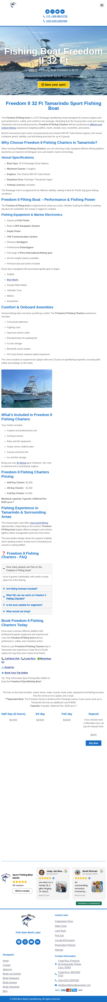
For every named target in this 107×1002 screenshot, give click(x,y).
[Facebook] (47, 11)
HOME (33, 70)
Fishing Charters (15, 598)
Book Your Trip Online (16, 673)
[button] (102, 5)
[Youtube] (57, 11)
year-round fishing (39, 523)
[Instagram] (52, 11)
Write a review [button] (22, 890)
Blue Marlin (12, 280)
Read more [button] (44, 895)
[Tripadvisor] (62, 11)
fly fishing (21, 463)
